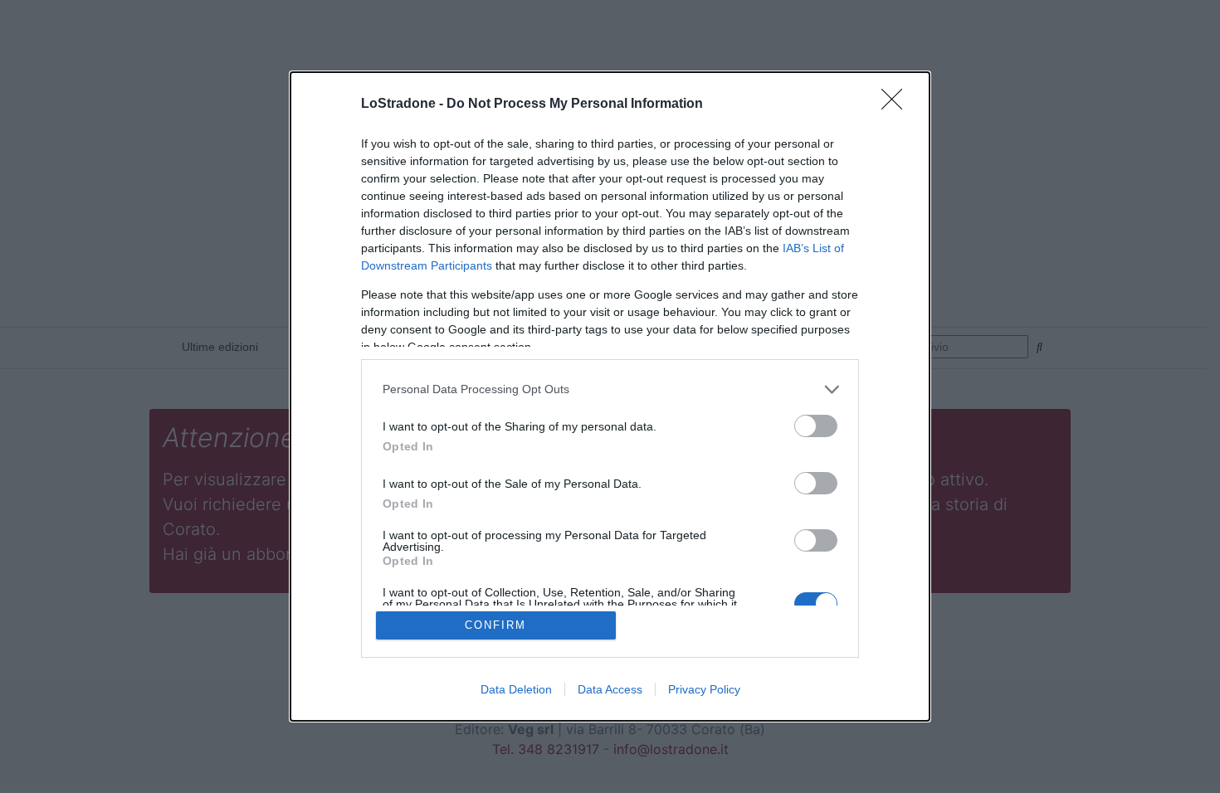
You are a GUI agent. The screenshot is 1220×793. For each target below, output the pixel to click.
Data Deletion (516, 689)
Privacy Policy (704, 689)
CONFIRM (495, 625)
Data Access (610, 689)
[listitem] (610, 389)
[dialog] (610, 397)
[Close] (897, 104)
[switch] (815, 426)
